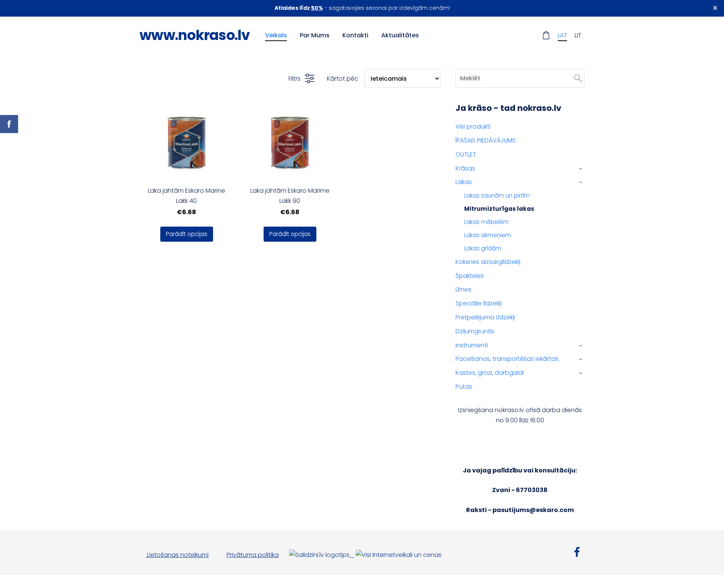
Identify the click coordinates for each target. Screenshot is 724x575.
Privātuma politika (253, 554)
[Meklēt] (578, 78)
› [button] (581, 168)
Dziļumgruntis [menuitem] (475, 331)
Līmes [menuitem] (463, 289)
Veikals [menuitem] (276, 35)
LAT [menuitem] (562, 35)
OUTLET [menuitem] (466, 154)
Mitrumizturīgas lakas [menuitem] (499, 209)
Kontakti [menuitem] (355, 35)
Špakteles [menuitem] (470, 275)
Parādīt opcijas (186, 234)
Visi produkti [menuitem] (473, 126)
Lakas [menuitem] (464, 182)
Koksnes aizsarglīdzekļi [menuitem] (488, 262)
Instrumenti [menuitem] (472, 345)
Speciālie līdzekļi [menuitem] (479, 303)
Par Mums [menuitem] (315, 35)
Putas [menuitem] (464, 386)
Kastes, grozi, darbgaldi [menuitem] (490, 372)
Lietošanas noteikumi (177, 554)
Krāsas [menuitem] (465, 168)
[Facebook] (576, 551)
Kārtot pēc (342, 78)
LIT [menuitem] (578, 35)
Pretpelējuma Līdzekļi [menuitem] (485, 317)
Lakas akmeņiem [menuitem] (487, 235)
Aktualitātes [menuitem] (400, 35)
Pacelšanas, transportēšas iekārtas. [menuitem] (508, 358)
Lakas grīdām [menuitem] (482, 248)
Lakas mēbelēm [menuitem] (486, 222)
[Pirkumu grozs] (546, 35)
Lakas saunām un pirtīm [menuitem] (497, 195)
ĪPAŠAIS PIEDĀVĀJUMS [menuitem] (486, 140)
